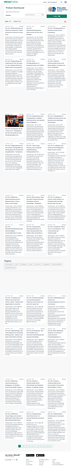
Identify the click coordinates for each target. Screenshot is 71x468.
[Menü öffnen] (65, 2)
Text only (41, 463)
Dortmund (21, 26)
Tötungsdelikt (46, 264)
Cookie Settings (56, 463)
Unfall (16, 264)
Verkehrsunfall (8, 264)
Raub (30, 264)
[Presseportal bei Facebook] (12, 459)
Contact (54, 459)
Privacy (28, 463)
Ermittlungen (23, 264)
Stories (45, 2)
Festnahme (37, 264)
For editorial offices (44, 459)
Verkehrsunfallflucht (57, 264)
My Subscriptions (52, 2)
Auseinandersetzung (10, 267)
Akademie (41, 461)
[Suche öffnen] (61, 2)
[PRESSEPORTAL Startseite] (11, 2)
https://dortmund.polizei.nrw (12, 11)
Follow (55, 16)
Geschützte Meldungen (58, 464)
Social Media (29, 464)
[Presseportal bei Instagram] (16, 459)
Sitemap (41, 464)
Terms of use (29, 461)
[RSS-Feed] (65, 21)
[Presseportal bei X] (14, 459)
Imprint (27, 459)
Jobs (53, 461)
